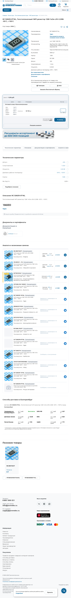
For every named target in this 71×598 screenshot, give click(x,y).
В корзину (60, 119)
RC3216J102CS (23, 317)
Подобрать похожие (11, 187)
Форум (5, 570)
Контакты (6, 533)
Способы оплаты (8, 562)
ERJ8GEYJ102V (23, 306)
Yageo (51, 34)
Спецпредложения (9, 542)
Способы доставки (8, 557)
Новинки (5, 540)
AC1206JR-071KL (24, 339)
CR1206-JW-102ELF (25, 284)
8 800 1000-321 (9, 500)
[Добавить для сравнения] (64, 27)
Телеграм (41, 85)
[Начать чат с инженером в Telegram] (65, 299)
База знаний (6, 566)
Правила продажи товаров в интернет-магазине (18, 555)
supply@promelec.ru (11, 511)
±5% (64, 162)
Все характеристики (37, 72)
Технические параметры (13, 147)
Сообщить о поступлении (48, 354)
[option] (15, 43)
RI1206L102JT (23, 328)
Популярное (7, 568)
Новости (5, 531)
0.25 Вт (63, 169)
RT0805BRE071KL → (31, 477)
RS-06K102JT (23, 251)
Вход (59, 6)
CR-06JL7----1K (23, 262)
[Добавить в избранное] (61, 27)
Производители (8, 538)
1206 (63, 177)
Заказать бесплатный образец (50, 89)
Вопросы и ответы (8, 560)
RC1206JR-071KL (24, 384)
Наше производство (9, 546)
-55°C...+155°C (61, 172)
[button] (5, 44)
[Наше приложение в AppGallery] (43, 515)
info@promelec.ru (10, 505)
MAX (60, 85)
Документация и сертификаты (40, 74)
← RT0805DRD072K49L (12, 477)
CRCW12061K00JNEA (25, 361)
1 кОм (63, 165)
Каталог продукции (9, 535)
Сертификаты (7, 564)
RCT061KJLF (22, 273)
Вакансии (6, 544)
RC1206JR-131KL (24, 372)
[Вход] (59, 4)
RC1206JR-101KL (24, 295)
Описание (34, 76)
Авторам (5, 548)
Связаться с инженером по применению (48, 299)
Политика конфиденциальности (12, 581)
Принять (50, 592)
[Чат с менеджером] (63, 590)
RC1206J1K (22, 350)
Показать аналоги (35, 125)
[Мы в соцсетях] (39, 504)
